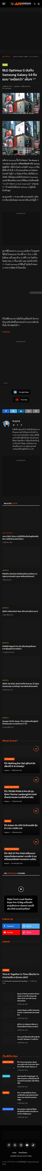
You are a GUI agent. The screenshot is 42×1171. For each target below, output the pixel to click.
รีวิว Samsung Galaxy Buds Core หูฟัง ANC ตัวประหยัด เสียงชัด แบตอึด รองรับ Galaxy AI (28, 1064)
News (26, 56)
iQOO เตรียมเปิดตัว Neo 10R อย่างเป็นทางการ (20, 611)
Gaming (6, 1092)
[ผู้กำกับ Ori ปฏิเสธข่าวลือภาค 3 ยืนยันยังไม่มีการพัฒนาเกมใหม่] (8, 1027)
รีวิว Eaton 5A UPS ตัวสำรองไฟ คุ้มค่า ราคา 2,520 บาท (21, 827)
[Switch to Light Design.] (34, 4)
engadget (6, 331)
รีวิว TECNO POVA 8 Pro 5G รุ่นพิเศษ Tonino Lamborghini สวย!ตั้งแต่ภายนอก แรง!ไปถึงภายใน (20, 794)
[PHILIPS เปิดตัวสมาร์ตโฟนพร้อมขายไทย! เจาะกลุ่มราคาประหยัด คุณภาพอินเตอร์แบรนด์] (21, 556)
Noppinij (16, 421)
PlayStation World (9, 1109)
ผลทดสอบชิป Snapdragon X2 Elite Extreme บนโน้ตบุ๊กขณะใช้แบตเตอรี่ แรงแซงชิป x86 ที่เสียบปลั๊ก (28, 1079)
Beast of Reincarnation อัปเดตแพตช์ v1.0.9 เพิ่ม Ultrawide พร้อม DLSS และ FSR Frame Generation (28, 997)
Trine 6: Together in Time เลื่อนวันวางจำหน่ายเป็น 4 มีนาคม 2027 (20, 975)
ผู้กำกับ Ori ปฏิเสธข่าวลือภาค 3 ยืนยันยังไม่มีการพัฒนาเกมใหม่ (27, 1025)
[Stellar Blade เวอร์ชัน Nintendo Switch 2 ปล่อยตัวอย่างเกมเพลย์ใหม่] (8, 1013)
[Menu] (3, 3)
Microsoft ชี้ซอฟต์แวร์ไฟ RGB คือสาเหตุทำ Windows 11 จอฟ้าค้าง (28, 1038)
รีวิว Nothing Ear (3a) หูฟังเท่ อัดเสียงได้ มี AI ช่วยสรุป (19, 765)
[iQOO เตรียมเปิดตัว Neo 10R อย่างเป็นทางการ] (21, 594)
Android (20, 56)
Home (15, 56)
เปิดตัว (6, 383)
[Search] (38, 3)
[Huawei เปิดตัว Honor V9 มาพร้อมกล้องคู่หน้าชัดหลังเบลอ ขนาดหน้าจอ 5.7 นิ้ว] (21, 704)
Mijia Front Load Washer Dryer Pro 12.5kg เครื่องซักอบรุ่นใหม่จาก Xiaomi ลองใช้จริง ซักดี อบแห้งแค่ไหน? (20, 903)
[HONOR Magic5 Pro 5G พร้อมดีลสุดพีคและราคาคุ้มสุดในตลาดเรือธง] (21, 629)
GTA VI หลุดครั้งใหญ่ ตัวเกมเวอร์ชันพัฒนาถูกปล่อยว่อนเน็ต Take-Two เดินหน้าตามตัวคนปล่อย (27, 1096)
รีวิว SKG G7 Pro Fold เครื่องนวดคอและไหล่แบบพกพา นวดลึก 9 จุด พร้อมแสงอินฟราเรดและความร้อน (20, 856)
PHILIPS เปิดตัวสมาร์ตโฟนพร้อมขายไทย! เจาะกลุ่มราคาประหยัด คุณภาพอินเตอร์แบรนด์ (19, 575)
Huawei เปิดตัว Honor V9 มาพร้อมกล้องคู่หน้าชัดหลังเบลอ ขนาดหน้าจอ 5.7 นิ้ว (20, 722)
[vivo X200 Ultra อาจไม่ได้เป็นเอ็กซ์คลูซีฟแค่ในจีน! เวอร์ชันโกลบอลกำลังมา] (21, 519)
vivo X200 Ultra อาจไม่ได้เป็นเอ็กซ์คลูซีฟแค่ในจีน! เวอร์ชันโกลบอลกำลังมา (20, 537)
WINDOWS (6, 1076)
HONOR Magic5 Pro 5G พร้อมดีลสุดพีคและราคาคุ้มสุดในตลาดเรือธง (19, 647)
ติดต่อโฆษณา (23, 1153)
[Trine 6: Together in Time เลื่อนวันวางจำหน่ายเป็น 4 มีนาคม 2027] (21, 956)
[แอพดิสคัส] (20, 4)
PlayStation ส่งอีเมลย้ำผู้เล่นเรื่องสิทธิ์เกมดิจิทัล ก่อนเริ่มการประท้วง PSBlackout (27, 1111)
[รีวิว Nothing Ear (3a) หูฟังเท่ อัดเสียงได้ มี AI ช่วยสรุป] (21, 759)
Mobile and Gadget (9, 1062)
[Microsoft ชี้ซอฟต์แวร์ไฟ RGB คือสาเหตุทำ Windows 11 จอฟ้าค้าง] (8, 1040)
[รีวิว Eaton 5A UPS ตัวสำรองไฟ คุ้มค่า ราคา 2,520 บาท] (21, 821)
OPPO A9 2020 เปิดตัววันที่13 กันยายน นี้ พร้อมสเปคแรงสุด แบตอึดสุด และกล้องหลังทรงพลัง (20, 685)
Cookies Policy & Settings (21, 1156)
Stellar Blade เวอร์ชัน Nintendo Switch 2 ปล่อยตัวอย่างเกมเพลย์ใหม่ (28, 1012)
